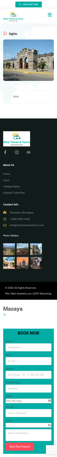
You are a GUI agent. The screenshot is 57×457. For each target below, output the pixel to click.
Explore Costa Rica (14, 192)
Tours (6, 180)
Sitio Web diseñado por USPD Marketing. (28, 293)
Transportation (11, 186)
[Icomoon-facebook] (5, 152)
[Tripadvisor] (28, 152)
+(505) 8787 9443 (20, 219)
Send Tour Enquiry (20, 446)
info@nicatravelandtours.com (27, 225)
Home (6, 174)
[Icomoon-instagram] (17, 152)
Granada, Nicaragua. (22, 212)
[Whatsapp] (46, 441)
